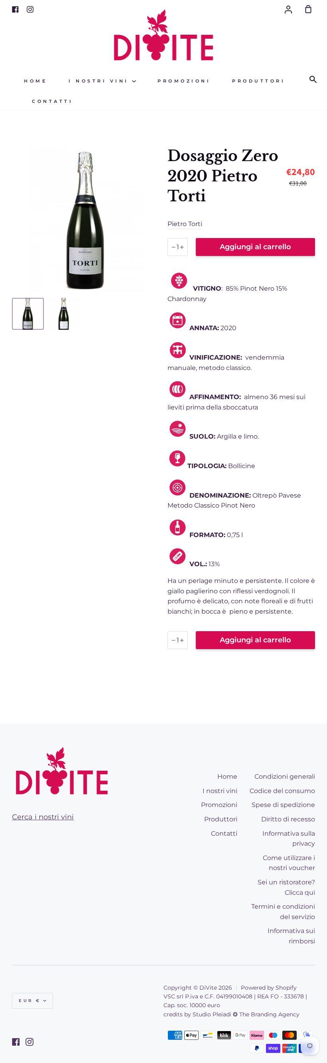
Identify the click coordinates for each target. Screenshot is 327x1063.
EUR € (30, 1000)
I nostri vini (100, 81)
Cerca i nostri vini (43, 817)
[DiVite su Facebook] (16, 1042)
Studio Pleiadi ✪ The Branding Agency (246, 1014)
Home (35, 81)
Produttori (258, 81)
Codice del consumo (282, 791)
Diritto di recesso (288, 819)
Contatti (52, 101)
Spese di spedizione (283, 805)
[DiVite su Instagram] (29, 1042)
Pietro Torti (184, 224)
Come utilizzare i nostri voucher (289, 863)
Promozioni (184, 81)
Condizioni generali (284, 776)
